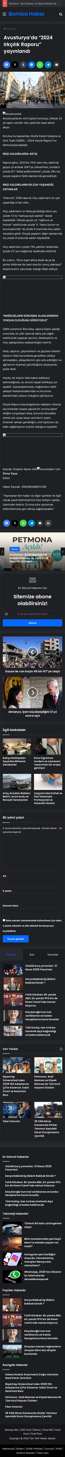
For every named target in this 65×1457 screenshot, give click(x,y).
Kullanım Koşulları (25, 1452)
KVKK (59, 1448)
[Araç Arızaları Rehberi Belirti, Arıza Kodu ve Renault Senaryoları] (17, 782)
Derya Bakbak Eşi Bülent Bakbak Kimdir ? (40, 980)
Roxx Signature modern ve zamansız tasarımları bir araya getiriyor (47, 763)
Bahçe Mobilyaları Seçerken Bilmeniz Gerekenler (14, 761)
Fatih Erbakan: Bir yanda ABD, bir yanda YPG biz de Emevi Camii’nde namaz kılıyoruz (41, 1000)
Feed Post (36, 1433)
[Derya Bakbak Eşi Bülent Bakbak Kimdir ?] (13, 983)
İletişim (20, 1448)
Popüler (11, 954)
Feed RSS (48, 1429)
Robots (37, 1429)
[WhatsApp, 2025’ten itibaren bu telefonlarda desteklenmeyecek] (12, 1276)
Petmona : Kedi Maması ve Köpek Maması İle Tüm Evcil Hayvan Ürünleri (47, 1082)
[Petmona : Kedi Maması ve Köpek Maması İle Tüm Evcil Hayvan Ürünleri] (48, 1065)
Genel (14, 552)
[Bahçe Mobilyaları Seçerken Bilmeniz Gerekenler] (17, 746)
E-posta (8, 890)
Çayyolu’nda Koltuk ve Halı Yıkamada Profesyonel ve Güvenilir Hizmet (48, 798)
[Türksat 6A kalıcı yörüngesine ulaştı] (12, 1228)
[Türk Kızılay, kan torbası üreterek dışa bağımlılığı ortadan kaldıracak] (13, 1031)
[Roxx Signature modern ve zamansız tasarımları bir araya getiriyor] (48, 746)
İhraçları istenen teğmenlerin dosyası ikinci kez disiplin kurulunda (42, 1350)
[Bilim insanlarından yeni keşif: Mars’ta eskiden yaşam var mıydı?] (12, 1243)
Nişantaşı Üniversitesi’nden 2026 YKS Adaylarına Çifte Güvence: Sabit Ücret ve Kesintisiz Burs (16, 1086)
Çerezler (49, 1448)
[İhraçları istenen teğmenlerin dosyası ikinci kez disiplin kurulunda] (12, 1351)
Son (31, 954)
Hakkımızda (8, 1448)
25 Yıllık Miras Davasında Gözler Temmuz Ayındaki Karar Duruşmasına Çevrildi (46, 1129)
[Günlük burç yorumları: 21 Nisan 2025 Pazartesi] (13, 969)
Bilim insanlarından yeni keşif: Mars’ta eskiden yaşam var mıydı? (43, 1242)
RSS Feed (26, 1429)
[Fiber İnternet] (17, 1110)
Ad (5, 876)
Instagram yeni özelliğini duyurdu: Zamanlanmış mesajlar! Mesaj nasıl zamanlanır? (39, 1260)
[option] (32, 551)
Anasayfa (11, 28)
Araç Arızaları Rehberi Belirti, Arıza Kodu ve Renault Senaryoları (16, 796)
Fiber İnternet (19, 558)
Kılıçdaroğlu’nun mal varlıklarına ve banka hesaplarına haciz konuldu (42, 1015)
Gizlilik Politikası (34, 1448)
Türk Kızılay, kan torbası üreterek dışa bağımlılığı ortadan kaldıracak (40, 1031)
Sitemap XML (12, 1429)
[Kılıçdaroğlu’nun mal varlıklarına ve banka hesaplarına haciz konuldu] (13, 1016)
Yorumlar (52, 954)
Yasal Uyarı (43, 1452)
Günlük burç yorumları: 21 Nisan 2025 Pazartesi (41, 967)
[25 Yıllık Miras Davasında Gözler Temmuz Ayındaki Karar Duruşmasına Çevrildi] (48, 1110)
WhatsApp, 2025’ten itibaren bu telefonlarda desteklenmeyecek (42, 1275)
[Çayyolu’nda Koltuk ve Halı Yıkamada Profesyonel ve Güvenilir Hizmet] (48, 782)
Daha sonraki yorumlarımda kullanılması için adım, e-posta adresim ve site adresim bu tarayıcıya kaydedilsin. (32, 925)
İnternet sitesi (10, 905)
